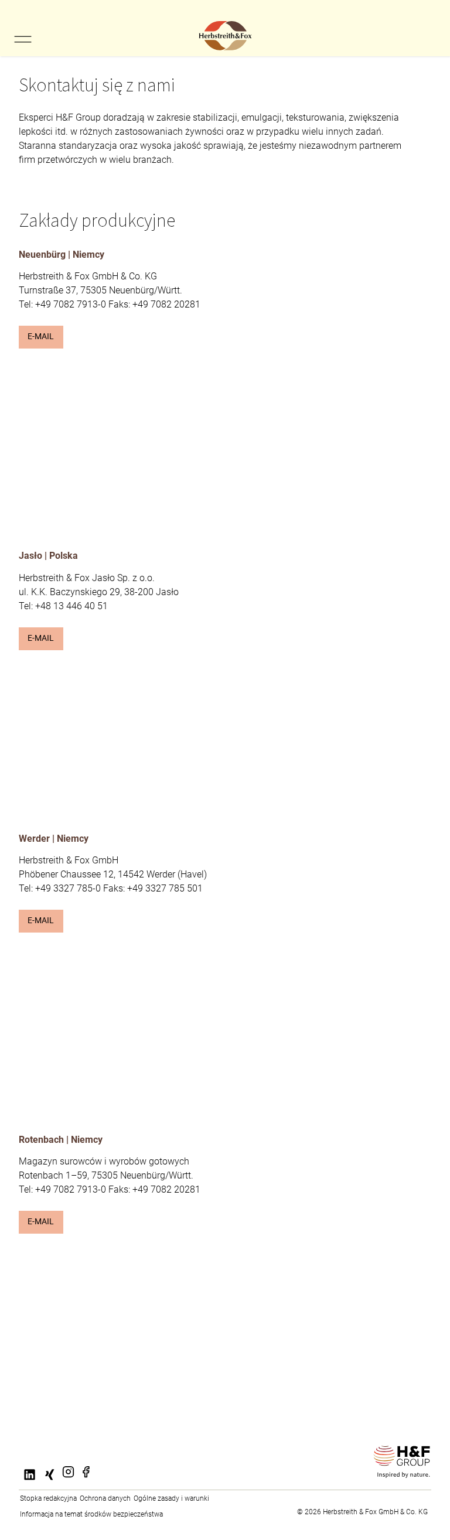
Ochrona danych (105, 1498)
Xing (47, 1481)
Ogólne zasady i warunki (171, 1498)
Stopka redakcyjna (48, 1498)
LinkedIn (30, 1481)
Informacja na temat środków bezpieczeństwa (91, 1514)
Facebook (86, 1479)
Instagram (68, 1479)
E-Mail (41, 337)
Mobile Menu (22, 39)
